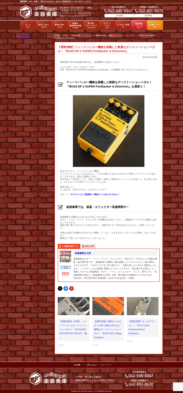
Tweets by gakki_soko (26, 36)
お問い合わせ (91, 365)
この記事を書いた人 (70, 246)
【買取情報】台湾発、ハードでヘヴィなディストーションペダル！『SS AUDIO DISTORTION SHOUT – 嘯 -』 (73, 329)
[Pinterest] (63, 275)
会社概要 (119, 15)
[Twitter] (61, 269)
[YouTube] (67, 275)
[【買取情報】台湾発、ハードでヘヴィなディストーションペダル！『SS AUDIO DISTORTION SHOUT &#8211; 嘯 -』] (73, 306)
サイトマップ (106, 365)
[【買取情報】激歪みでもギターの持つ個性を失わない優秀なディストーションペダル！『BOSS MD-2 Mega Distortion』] (108, 306)
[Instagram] (69, 269)
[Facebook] (65, 269)
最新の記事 (89, 246)
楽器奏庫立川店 (83, 253)
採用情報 (148, 15)
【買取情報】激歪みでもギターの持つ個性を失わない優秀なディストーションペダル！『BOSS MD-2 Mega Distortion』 (108, 329)
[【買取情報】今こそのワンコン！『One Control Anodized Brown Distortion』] (143, 306)
